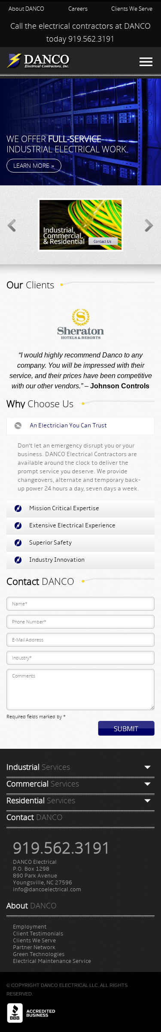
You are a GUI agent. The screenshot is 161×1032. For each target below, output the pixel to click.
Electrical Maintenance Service (52, 961)
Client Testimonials (38, 934)
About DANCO (26, 8)
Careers (78, 8)
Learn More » (34, 165)
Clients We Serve (131, 8)
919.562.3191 (91, 38)
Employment (29, 927)
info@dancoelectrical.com (47, 890)
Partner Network (34, 947)
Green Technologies (38, 954)
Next (150, 224)
